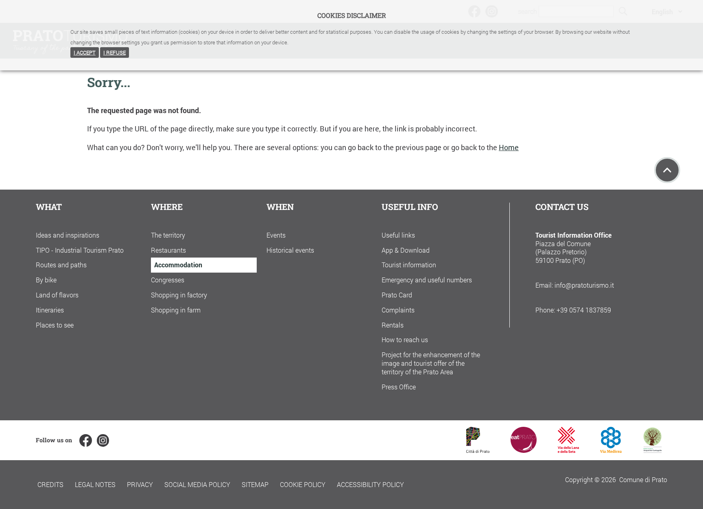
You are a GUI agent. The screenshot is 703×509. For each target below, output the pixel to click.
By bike (46, 279)
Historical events (290, 250)
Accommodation (178, 264)
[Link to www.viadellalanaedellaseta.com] (568, 450)
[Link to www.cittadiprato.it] (477, 450)
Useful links (398, 235)
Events (276, 235)
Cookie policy (302, 484)
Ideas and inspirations (67, 235)
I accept (85, 52)
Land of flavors (57, 295)
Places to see (55, 325)
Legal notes (95, 484)
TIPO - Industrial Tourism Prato (80, 250)
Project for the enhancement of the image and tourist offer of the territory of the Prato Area (431, 363)
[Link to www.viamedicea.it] (611, 450)
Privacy (140, 484)
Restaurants (168, 250)
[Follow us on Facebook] (85, 440)
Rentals (393, 325)
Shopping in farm (176, 310)
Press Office (399, 386)
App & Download (406, 250)
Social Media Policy (197, 484)
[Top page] (667, 170)
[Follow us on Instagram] (103, 440)
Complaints (398, 310)
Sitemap (255, 484)
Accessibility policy (370, 484)
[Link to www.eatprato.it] (524, 450)
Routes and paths (61, 264)
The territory (168, 235)
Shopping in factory (179, 295)
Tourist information (409, 264)
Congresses (167, 279)
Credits (50, 484)
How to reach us (405, 339)
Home (509, 147)
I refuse (114, 52)
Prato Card (397, 295)
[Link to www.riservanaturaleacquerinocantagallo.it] (652, 450)
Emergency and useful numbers (427, 279)
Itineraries (50, 310)
